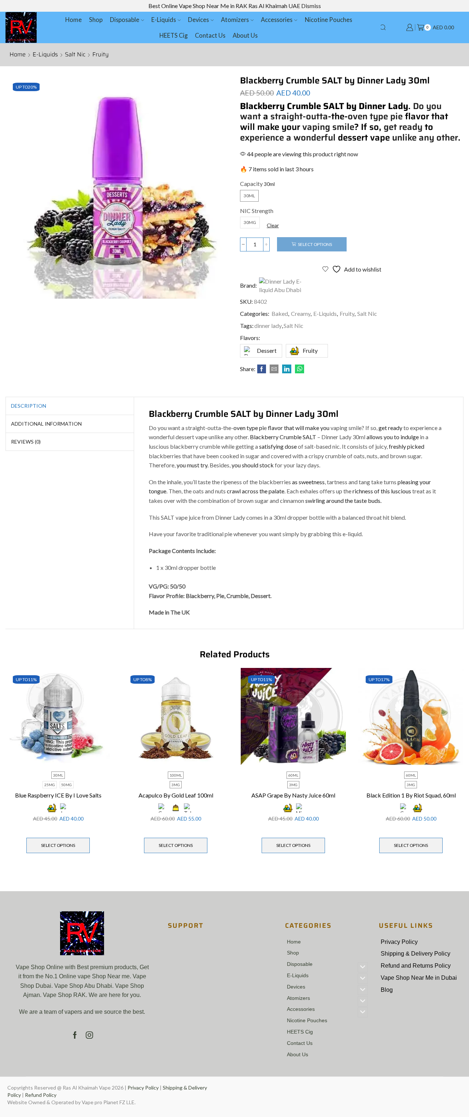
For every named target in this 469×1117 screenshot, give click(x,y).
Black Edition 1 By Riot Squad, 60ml (411, 795)
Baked (280, 313)
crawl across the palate (255, 490)
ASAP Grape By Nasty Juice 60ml (293, 795)
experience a (265, 138)
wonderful (314, 138)
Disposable (124, 19)
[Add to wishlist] (98, 683)
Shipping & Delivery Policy (415, 953)
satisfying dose (278, 446)
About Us (245, 35)
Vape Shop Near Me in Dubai (419, 978)
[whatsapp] (298, 369)
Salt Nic (75, 55)
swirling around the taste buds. (343, 500)
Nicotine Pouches (328, 19)
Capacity (251, 183)
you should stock (253, 465)
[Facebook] (261, 369)
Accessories (276, 19)
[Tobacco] (188, 807)
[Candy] (404, 807)
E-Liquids (163, 19)
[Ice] (64, 807)
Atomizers (235, 19)
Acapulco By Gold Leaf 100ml (176, 795)
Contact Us (210, 35)
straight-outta (299, 116)
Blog (387, 990)
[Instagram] (89, 1035)
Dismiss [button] (311, 5)
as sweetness (308, 481)
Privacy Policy (399, 942)
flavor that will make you (298, 427)
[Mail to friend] (274, 369)
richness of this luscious (381, 490)
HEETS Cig (173, 35)
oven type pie (375, 116)
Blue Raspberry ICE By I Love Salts (58, 795)
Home (73, 19)
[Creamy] (162, 807)
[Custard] (175, 807)
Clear (273, 225)
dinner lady (268, 325)
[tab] (28, 406)
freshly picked (406, 446)
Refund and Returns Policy (416, 966)
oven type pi (248, 427)
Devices (198, 19)
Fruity (100, 55)
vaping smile (327, 127)
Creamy (300, 313)
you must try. (192, 465)
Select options (315, 244)
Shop (96, 19)
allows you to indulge (392, 436)
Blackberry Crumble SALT (283, 436)
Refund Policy (40, 1095)
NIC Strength (256, 210)
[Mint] (299, 807)
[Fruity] (51, 807)
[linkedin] (286, 369)
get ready (403, 127)
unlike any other (425, 138)
